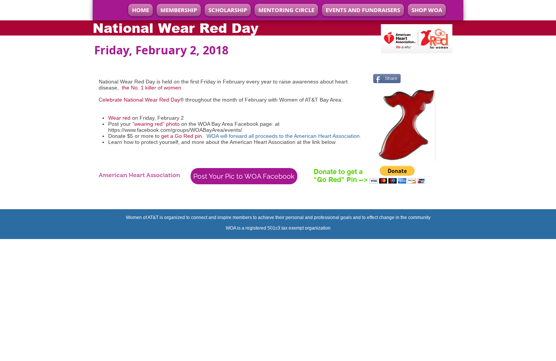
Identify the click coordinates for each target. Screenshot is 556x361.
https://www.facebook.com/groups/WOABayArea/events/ (175, 130)
